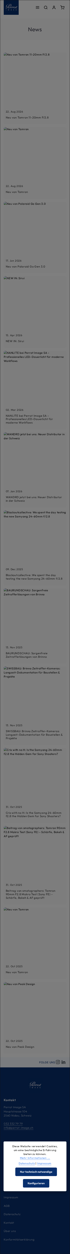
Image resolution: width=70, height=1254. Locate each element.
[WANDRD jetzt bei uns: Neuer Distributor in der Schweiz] (35, 469)
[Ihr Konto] (54, 7)
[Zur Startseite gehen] (11, 7)
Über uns (10, 1231)
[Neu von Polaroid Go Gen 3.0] (35, 237)
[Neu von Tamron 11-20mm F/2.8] (35, 88)
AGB (7, 1206)
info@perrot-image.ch (18, 1127)
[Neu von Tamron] (35, 163)
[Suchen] (45, 7)
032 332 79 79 (13, 1123)
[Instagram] (58, 1062)
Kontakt (9, 1222)
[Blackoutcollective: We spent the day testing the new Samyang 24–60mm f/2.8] (35, 548)
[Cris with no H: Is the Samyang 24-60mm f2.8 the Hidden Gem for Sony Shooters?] (35, 785)
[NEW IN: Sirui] (35, 312)
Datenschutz (12, 1214)
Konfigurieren (36, 1183)
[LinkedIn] (63, 1062)
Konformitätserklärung (19, 1239)
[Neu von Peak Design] (35, 1018)
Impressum (11, 1197)
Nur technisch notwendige (36, 1171)
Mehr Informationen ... (35, 1158)
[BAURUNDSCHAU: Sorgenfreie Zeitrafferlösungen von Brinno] (35, 625)
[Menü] (37, 7)
